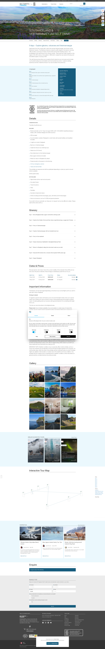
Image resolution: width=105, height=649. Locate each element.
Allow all (68, 336)
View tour (36, 450)
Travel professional (35, 595)
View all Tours (73, 437)
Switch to (52, 643)
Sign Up (52, 606)
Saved (46, 441)
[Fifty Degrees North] (26, 4)
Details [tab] (52, 315)
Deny (37, 336)
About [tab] (69, 315)
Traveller (33, 597)
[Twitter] (103, 24)
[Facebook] (103, 21)
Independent (62, 86)
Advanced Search (82, 5)
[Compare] (103, 14)
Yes (32, 601)
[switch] (46, 332)
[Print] (103, 17)
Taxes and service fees (36, 166)
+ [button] (1, 476)
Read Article (23, 556)
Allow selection (52, 336)
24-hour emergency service (37, 164)
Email (55, 589)
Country (31, 589)
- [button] (1, 477)
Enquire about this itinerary (37, 569)
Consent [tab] (36, 315)
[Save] (103, 10)
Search (84, 4)
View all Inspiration (81, 525)
